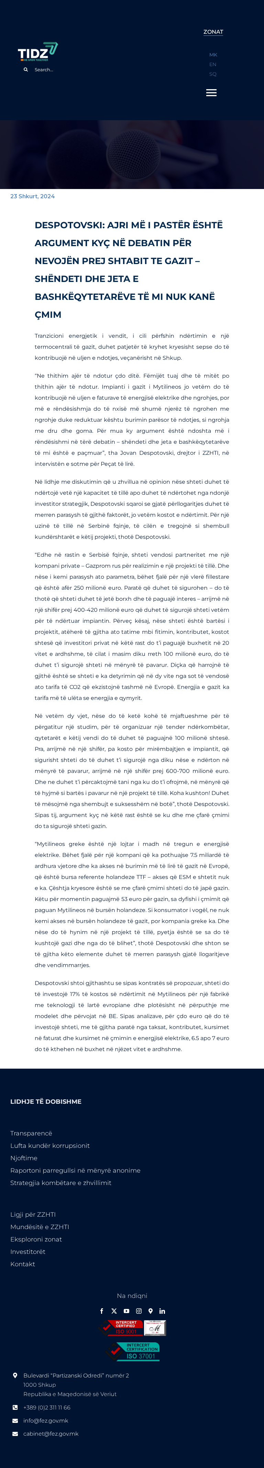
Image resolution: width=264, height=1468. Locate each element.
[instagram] (139, 1311)
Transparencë (31, 1133)
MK (213, 55)
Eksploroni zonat (36, 1239)
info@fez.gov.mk (45, 1420)
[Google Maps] (150, 1311)
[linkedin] (162, 1311)
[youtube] (126, 1311)
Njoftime (23, 1158)
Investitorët (27, 1252)
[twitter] (114, 1311)
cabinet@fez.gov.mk (50, 1433)
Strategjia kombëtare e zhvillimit (60, 1183)
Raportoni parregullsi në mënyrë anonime (75, 1170)
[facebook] (101, 1311)
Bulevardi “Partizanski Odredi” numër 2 (76, 1375)
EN (212, 64)
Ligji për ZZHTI (33, 1214)
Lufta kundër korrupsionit (50, 1146)
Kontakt (22, 1264)
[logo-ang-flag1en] (37, 45)
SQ (213, 74)
